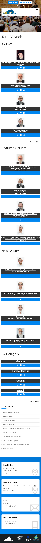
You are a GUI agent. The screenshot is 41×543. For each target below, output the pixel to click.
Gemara (20, 361)
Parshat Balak (20, 317)
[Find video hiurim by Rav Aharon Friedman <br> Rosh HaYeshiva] (20, 135)
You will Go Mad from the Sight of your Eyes (20, 167)
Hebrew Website (25, 2)
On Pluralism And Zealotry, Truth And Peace (20, 270)
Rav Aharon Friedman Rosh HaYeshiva (20, 130)
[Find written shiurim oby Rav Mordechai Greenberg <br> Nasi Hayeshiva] (23, 90)
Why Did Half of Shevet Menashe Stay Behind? (20, 293)
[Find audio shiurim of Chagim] (17, 385)
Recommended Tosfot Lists (12, 437)
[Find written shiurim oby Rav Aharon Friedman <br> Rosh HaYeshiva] (23, 135)
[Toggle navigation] (37, 10)
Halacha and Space (9, 433)
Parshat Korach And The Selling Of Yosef (20, 340)
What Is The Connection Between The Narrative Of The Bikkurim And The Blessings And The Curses (20, 238)
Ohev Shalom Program (10, 441)
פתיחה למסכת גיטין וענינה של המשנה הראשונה (20, 214)
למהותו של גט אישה (20, 190)
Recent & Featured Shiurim (11, 412)
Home (19, 22)
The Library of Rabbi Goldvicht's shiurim (16, 445)
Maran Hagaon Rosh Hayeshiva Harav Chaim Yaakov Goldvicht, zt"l (20, 64)
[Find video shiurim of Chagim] (20, 385)
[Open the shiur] (20, 173)
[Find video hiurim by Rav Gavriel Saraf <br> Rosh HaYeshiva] (20, 112)
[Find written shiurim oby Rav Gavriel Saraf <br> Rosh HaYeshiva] (23, 112)
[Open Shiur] (20, 276)
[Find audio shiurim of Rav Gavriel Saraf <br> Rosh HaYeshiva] (17, 112)
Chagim (20, 380)
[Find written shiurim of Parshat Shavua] (23, 375)
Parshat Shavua (8, 416)
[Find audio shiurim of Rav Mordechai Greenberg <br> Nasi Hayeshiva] (17, 90)
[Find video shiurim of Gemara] (20, 365)
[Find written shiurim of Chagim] (23, 385)
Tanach (20, 390)
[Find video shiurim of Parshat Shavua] (20, 375)
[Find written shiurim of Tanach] (23, 394)
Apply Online (13, 2)
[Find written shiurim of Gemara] (23, 365)
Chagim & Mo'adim (9, 420)
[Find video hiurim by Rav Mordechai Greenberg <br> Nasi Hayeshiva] (20, 90)
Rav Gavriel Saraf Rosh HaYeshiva (20, 108)
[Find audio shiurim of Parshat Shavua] (17, 375)
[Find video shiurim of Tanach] (20, 394)
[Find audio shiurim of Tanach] (17, 394)
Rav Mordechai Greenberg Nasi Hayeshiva (20, 86)
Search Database (8, 424)
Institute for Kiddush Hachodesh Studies (16, 428)
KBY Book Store (8, 449)
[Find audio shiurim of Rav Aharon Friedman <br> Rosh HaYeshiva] (17, 135)
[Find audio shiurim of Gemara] (17, 365)
